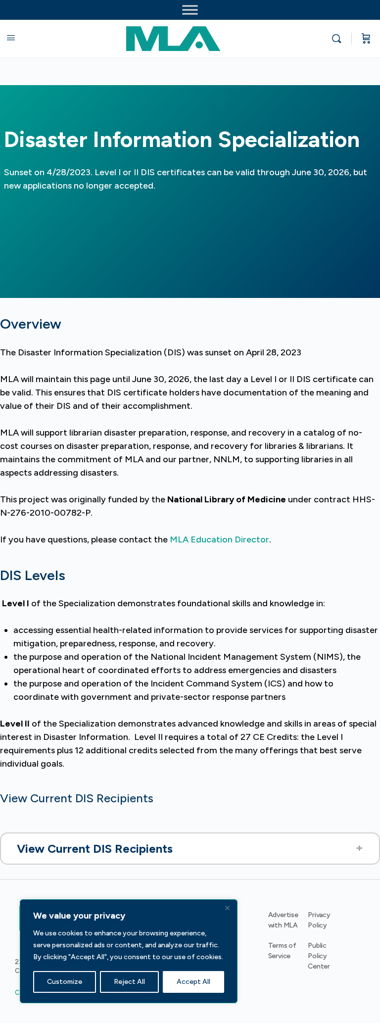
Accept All (193, 981)
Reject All (129, 981)
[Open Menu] (11, 38)
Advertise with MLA (283, 920)
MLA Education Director (219, 539)
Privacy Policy (319, 920)
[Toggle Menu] (190, 9)
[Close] (227, 908)
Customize (64, 981)
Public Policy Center (319, 956)
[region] (129, 951)
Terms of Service (282, 950)
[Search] (339, 38)
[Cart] (366, 38)
